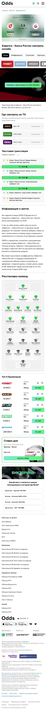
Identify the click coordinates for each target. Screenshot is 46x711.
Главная (5, 10)
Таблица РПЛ (6, 581)
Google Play (20, 624)
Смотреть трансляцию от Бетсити (20, 64)
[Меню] (43, 3)
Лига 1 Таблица (7, 600)
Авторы (4, 705)
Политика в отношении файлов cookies (14, 708)
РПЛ (3, 537)
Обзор (5, 55)
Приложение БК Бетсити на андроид (15, 557)
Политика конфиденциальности (12, 696)
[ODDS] (7, 3)
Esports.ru (23, 634)
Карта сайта (13, 693)
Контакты (4, 693)
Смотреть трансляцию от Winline (33, 64)
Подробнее (22, 39)
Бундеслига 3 (21, 10)
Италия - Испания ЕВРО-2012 (15, 496)
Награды (39, 634)
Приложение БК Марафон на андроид (15, 568)
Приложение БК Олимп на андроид (14, 549)
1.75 (38, 452)
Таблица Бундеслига (9, 584)
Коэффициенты (16, 55)
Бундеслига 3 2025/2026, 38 (23, 17)
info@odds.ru (25, 642)
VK (31, 624)
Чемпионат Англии (8, 533)
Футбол (12, 10)
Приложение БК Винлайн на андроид (15, 564)
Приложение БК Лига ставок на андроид (16, 561)
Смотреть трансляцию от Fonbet (7, 64)
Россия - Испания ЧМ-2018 (15, 502)
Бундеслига (6, 529)
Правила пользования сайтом (28, 693)
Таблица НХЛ (6, 612)
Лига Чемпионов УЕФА (10, 525)
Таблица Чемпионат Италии (12, 592)
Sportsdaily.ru (7, 634)
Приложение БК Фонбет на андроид (15, 553)
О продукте (5, 702)
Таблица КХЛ (6, 608)
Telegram (35, 624)
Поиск (38, 3)
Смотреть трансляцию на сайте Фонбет (23, 85)
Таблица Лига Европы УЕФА (12, 577)
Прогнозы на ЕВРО (9, 541)
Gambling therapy (12, 656)
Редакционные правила (18, 702)
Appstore (7, 624)
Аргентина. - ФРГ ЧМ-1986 (14, 508)
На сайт (38, 388)
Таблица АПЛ (6, 588)
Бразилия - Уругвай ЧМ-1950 (15, 491)
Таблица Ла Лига (8, 596)
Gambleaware (28, 656)
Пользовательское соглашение (18, 705)
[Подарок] (33, 3)
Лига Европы (6, 522)
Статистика (30, 55)
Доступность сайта (34, 702)
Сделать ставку (23, 458)
